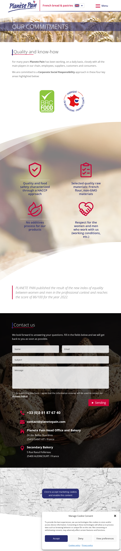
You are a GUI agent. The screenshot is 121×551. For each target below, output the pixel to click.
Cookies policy (74, 545)
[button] (115, 515)
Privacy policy (87, 545)
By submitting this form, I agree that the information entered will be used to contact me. (57, 395)
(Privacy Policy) (20, 396)
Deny (80, 538)
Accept (56, 538)
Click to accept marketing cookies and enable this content (60, 493)
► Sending (98, 403)
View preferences (105, 538)
